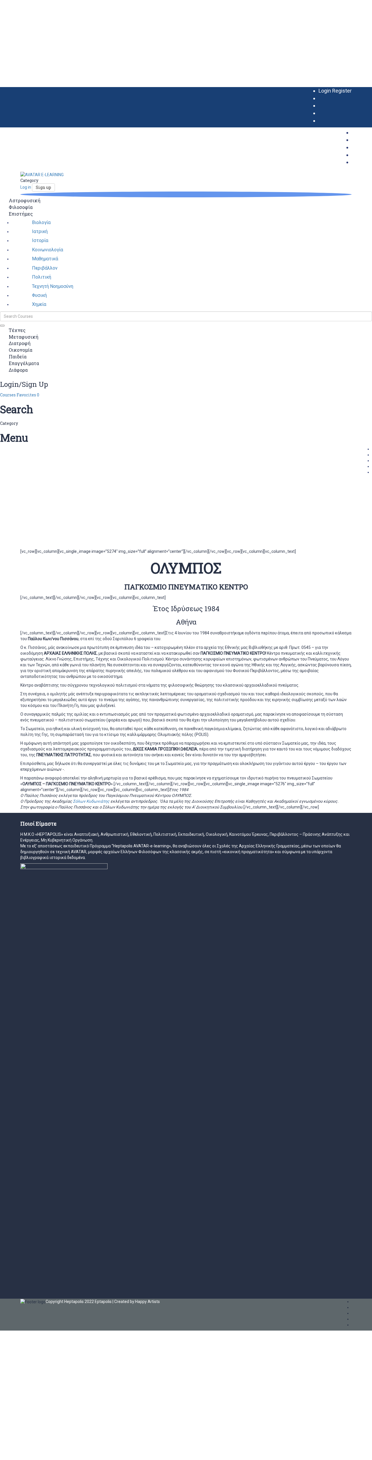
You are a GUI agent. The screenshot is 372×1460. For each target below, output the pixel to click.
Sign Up (31, 1451)
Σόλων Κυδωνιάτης (91, 801)
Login (325, 91)
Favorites (28, 395)
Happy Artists (147, 1301)
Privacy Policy (124, 1391)
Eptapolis (103, 1301)
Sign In (44, 1451)
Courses (8, 395)
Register (342, 91)
